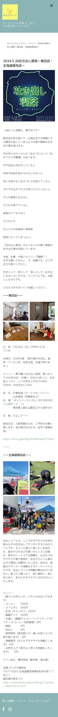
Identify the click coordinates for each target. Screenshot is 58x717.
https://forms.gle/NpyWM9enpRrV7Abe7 (29, 439)
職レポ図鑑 (8, 700)
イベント (21, 700)
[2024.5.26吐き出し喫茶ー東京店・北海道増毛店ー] (29, 121)
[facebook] (4, 709)
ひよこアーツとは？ (39, 700)
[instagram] (10, 709)
